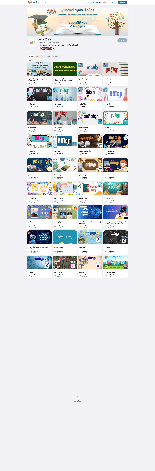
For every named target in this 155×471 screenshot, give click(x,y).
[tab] (31, 56)
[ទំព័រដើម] (34, 2)
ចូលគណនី (122, 2)
